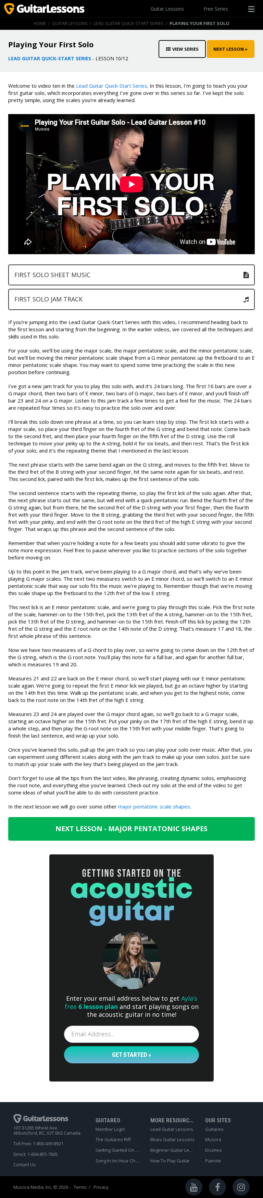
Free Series (215, 8)
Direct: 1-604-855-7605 (35, 1154)
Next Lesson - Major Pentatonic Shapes (131, 828)
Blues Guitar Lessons (172, 1140)
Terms (80, 1187)
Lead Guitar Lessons (171, 1129)
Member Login (110, 1129)
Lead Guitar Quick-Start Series (128, 23)
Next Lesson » (230, 49)
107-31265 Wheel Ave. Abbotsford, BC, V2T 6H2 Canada (46, 1130)
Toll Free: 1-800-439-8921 (38, 1144)
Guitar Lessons (167, 8)
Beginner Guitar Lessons (172, 1150)
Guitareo (214, 1129)
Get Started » (131, 1054)
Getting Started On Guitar (118, 1150)
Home (40, 23)
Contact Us (24, 1165)
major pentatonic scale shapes (154, 806)
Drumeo (213, 1150)
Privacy (101, 1187)
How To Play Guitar (170, 1161)
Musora (213, 1140)
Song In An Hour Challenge (118, 1161)
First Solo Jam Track (48, 299)
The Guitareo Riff (113, 1140)
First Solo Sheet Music (52, 275)
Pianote (213, 1161)
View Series (185, 49)
